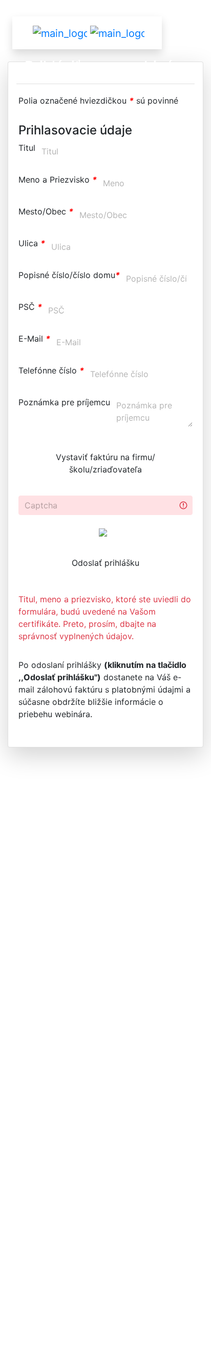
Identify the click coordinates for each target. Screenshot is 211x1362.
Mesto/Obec (45, 211)
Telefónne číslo (51, 370)
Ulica (31, 243)
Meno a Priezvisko (57, 179)
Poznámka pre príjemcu (64, 402)
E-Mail (34, 338)
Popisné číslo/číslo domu (69, 275)
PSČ (30, 307)
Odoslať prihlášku (105, 563)
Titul (26, 148)
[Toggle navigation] (127, 33)
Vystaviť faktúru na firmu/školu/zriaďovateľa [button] (105, 463)
